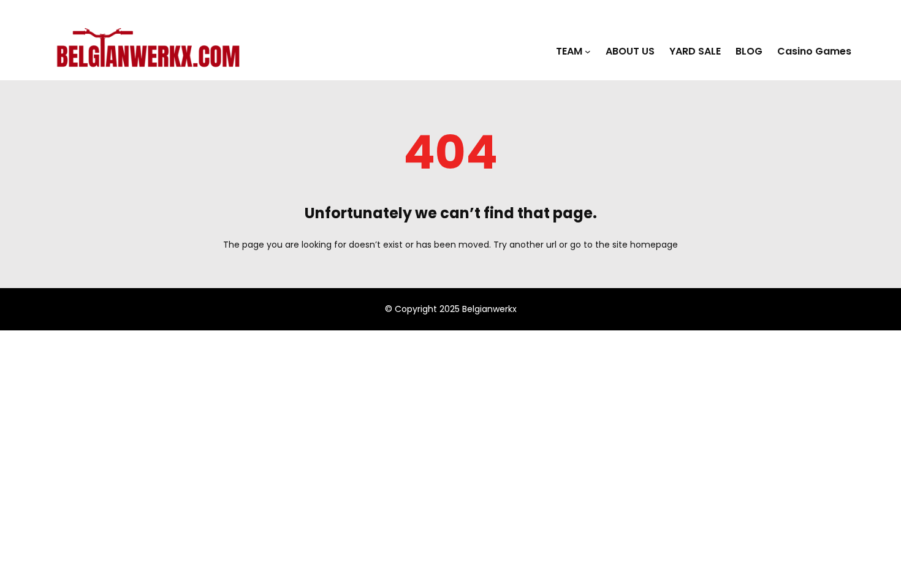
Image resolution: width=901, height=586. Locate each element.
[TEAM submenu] (588, 51)
